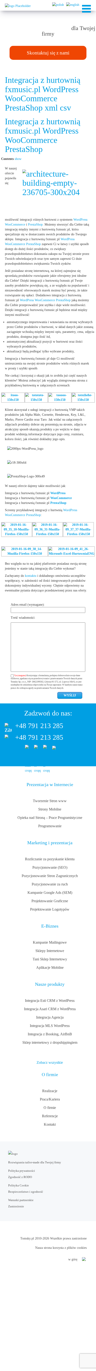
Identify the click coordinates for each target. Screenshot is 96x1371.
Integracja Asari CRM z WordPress (50, 1009)
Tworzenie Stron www (50, 801)
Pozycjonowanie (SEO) (49, 867)
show (18, 159)
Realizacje (49, 1091)
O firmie (50, 1108)
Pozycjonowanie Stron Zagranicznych (50, 876)
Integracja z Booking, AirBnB (50, 1034)
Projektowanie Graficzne (49, 901)
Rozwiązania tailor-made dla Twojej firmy (34, 1162)
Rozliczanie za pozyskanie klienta (50, 859)
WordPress (80, 219)
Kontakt (50, 1124)
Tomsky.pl (27, 1238)
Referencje (50, 1116)
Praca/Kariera (50, 1099)
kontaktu (30, 575)
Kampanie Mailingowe (50, 942)
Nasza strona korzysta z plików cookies (61, 1247)
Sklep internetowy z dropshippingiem (49, 1042)
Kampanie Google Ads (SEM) (49, 893)
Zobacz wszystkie (50, 1062)
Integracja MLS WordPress (50, 1026)
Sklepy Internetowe (49, 951)
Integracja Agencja (50, 1017)
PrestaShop (35, 224)
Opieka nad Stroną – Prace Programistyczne (49, 818)
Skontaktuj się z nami (48, 53)
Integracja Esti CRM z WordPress (50, 1001)
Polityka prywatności (21, 1170)
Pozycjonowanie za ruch (50, 884)
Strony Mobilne (49, 809)
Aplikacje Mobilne (50, 967)
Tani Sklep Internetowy (50, 959)
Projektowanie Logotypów (49, 909)
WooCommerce (15, 224)
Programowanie (50, 826)
